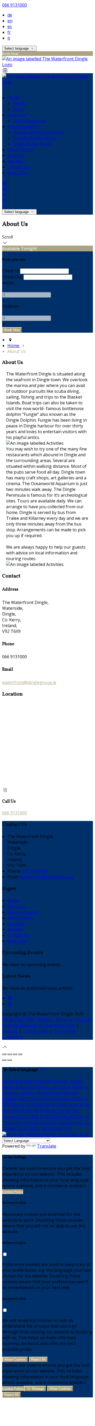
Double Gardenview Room (38, 132)
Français (60, 1081)
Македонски (50, 1093)
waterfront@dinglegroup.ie (29, 682)
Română (48, 1123)
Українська (13, 1117)
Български (39, 1098)
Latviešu (27, 1093)
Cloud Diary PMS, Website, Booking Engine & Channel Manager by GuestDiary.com (46, 1022)
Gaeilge (79, 1087)
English (27, 1081)
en (9, 21)
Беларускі (61, 1098)
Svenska (66, 1123)
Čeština (79, 1098)
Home (13, 97)
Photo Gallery (20, 149)
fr (9, 32)
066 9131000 (14, 5)
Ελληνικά (25, 1087)
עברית (85, 1104)
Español (43, 1081)
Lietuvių (10, 1093)
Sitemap (10, 1031)
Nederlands (44, 1110)
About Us (17, 115)
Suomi (65, 1087)
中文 (68, 1128)
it (8, 38)
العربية (52, 1087)
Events (19, 103)
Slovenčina (52, 1128)
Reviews (15, 161)
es (9, 26)
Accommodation (23, 126)
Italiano (76, 1081)
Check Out (12, 277)
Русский (31, 1123)
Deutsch (10, 1081)
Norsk (26, 1110)
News (18, 109)
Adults (8, 283)
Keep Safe (17, 173)
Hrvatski (34, 1104)
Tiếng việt (12, 1123)
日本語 (32, 1117)
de (9, 15)
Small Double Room (32, 144)
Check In (10, 271)
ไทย (75, 1110)
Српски (82, 1123)
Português (64, 1117)
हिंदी (5, 1104)
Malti (22, 1098)
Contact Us (18, 167)
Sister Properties (29, 121)
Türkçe (64, 1110)
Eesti (40, 1087)
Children (10, 306)
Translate (46, 1146)
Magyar (17, 1104)
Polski (82, 1117)
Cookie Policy (36, 1031)
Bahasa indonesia (61, 1104)
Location (16, 155)
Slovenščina (28, 1128)
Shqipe (9, 1128)
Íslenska (10, 1110)
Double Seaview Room (35, 138)
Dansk (8, 1087)
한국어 (46, 1117)
